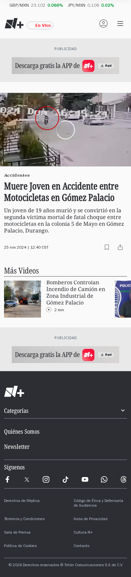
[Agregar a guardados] (107, 247)
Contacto (81, 546)
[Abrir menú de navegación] (120, 24)
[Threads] (123, 479)
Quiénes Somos (22, 431)
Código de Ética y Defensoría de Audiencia (98, 503)
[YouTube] (85, 479)
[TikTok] (65, 479)
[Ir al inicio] (65, 392)
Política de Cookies (20, 546)
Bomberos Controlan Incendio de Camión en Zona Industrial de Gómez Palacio (75, 292)
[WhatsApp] (104, 479)
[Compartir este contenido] (120, 247)
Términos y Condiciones (24, 519)
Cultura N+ (83, 533)
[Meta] (7, 479)
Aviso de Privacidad (90, 519)
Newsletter (17, 446)
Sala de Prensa (17, 533)
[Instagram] (46, 479)
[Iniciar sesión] (103, 23)
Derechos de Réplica (22, 501)
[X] (27, 479)
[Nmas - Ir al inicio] (14, 23)
